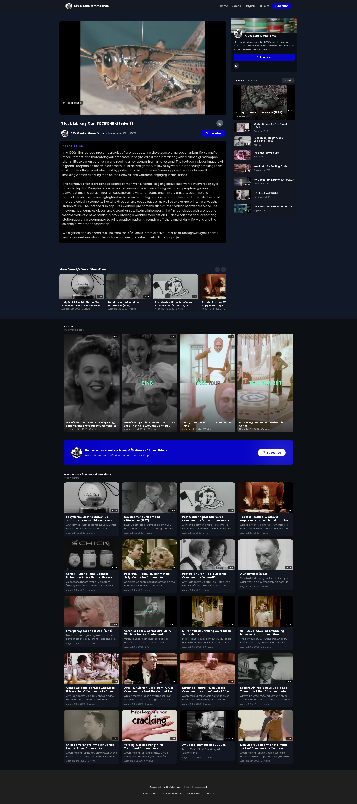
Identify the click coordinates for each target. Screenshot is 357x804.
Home (224, 6)
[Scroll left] (217, 269)
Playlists (250, 6)
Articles (264, 6)
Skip (289, 80)
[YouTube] (236, 66)
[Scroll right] (223, 269)
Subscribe (282, 6)
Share (218, 26)
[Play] (143, 68)
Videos (236, 6)
